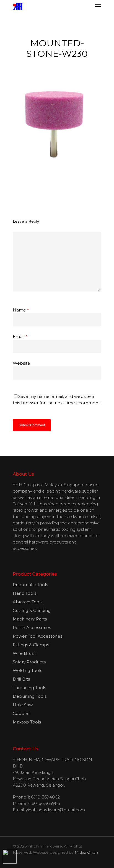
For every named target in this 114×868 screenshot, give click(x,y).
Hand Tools (24, 593)
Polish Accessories (32, 627)
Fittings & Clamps (31, 644)
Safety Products (29, 661)
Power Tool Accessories (37, 636)
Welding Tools (27, 670)
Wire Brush (24, 653)
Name (21, 310)
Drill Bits (21, 679)
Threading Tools (29, 687)
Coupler (21, 713)
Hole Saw (23, 704)
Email (20, 336)
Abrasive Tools (27, 601)
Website (21, 363)
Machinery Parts (30, 619)
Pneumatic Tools (30, 584)
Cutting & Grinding (32, 610)
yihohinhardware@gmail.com (55, 809)
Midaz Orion (86, 852)
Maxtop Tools (27, 722)
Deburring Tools (29, 696)
